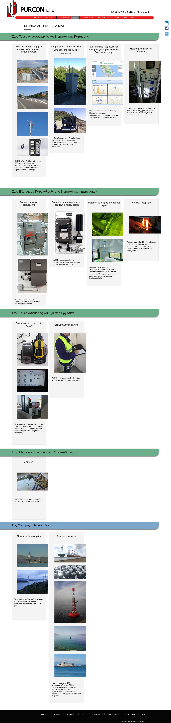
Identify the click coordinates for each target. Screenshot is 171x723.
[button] (63, 17)
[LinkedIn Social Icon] (166, 23)
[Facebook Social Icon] (166, 28)
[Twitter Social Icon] (166, 34)
